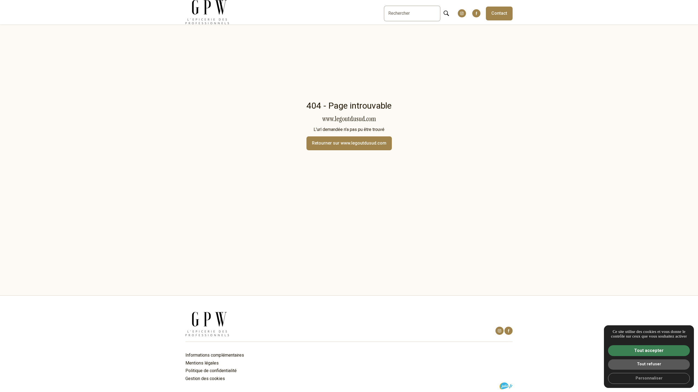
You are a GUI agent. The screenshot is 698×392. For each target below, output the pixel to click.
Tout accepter (649, 350)
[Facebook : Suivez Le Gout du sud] (476, 13)
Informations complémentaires (214, 355)
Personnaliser (649, 378)
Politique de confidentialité (211, 370)
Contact (499, 13)
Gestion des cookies (205, 378)
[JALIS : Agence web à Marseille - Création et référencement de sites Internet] (506, 385)
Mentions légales (202, 363)
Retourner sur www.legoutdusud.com (349, 143)
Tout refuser (649, 364)
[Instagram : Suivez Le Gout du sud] (462, 13)
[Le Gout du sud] (207, 12)
